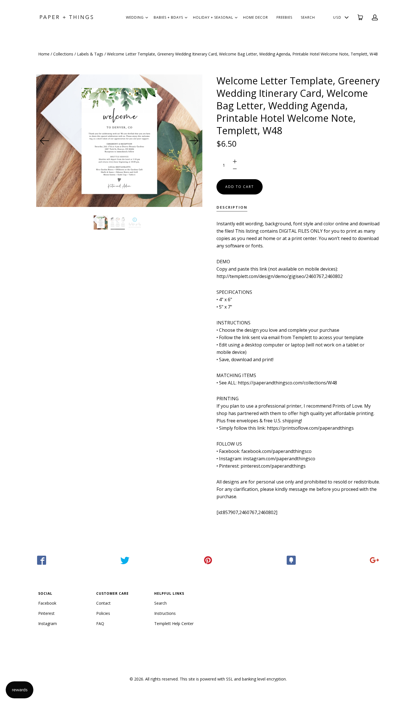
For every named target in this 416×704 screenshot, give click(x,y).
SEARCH (308, 17)
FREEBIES (284, 17)
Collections (63, 54)
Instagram (47, 623)
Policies (103, 613)
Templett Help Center (174, 623)
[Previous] (44, 140)
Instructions (165, 613)
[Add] (374, 560)
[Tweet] (124, 560)
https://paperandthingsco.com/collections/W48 (287, 383)
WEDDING (135, 17)
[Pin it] (208, 560)
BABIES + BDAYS (168, 17)
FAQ (100, 623)
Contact (103, 603)
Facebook (47, 603)
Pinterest (46, 613)
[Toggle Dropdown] (146, 17)
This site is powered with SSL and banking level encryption (233, 679)
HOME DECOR (255, 17)
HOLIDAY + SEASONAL (213, 17)
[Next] (193, 140)
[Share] (41, 560)
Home (44, 54)
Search (160, 603)
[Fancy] (291, 560)
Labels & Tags (90, 54)
